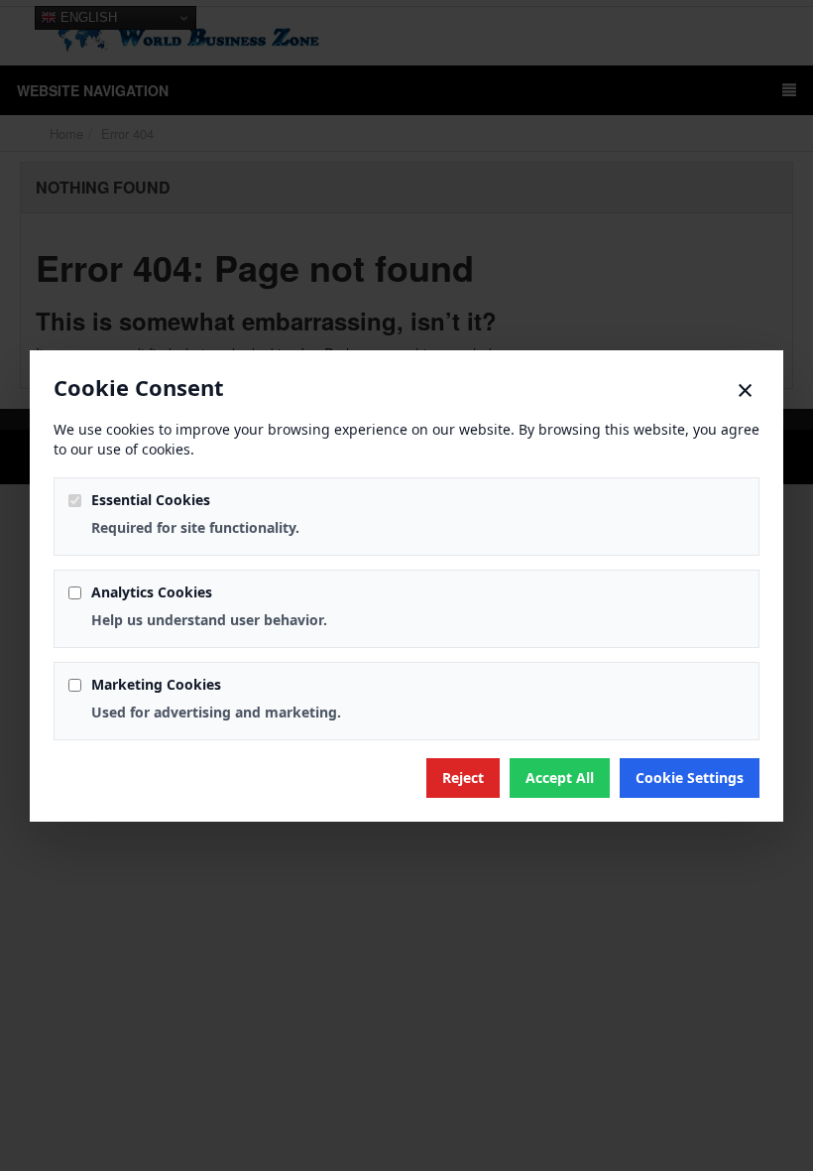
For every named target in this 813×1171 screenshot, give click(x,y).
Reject (463, 777)
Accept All (559, 777)
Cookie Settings (690, 777)
